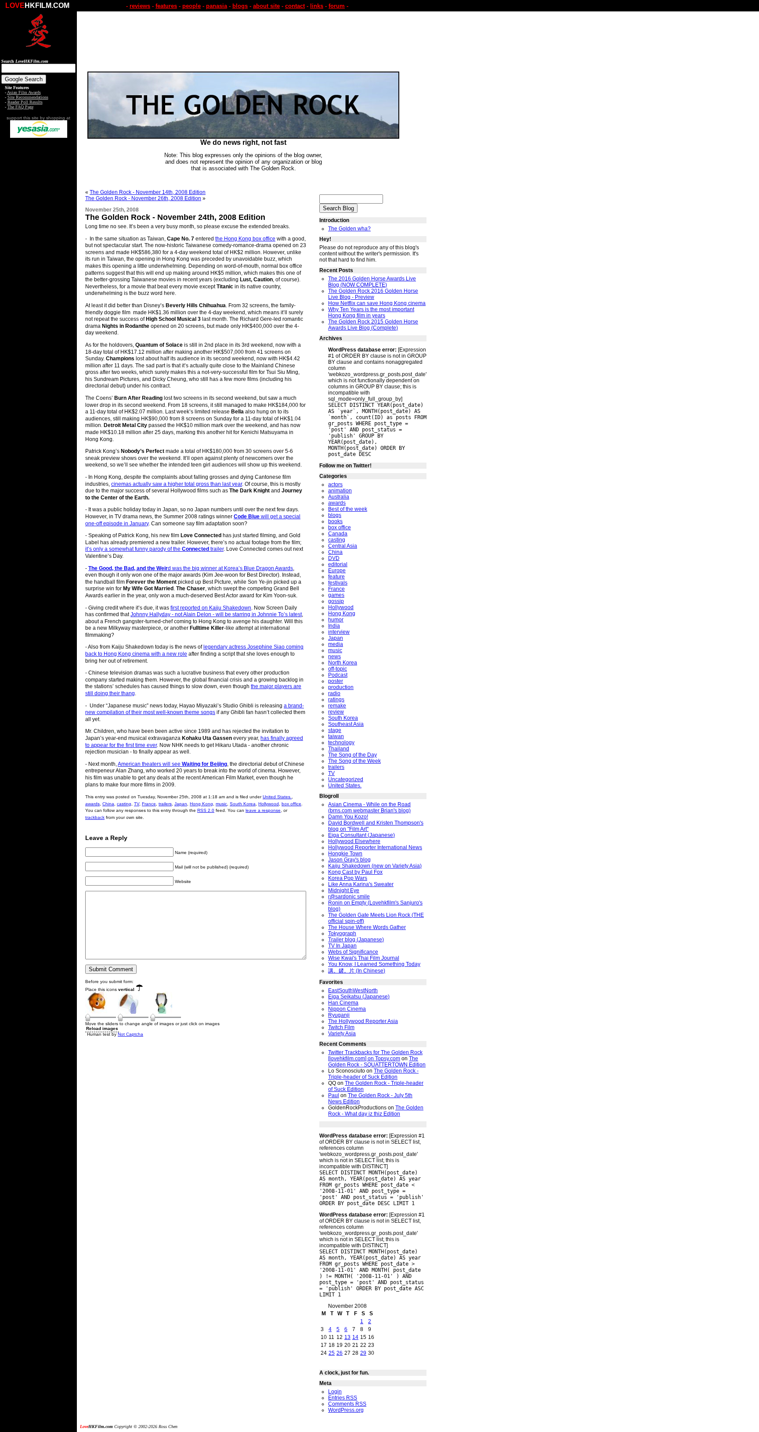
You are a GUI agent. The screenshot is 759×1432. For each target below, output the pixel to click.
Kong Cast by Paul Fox (355, 872)
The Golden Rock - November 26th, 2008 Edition (143, 198)
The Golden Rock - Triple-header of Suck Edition (373, 1074)
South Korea (243, 803)
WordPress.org (346, 1410)
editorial (337, 564)
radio (334, 693)
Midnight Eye (343, 890)
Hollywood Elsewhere (354, 841)
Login (335, 1392)
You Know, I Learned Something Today (374, 964)
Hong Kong (201, 803)
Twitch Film (341, 1027)
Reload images (102, 1028)
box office (291, 803)
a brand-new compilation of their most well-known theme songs (194, 709)
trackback (95, 817)
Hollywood (268, 803)
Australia (338, 497)
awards (92, 803)
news (334, 656)
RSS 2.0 (205, 810)
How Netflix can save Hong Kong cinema (377, 303)
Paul (333, 1095)
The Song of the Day (352, 755)
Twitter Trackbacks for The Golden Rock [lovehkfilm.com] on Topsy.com (375, 1055)
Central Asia (342, 546)
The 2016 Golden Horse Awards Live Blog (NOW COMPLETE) (372, 282)
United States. (277, 796)
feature (336, 577)
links (316, 6)
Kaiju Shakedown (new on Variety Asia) (375, 866)
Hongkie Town (345, 854)
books (335, 521)
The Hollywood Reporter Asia (363, 1021)
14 (355, 1337)
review (336, 712)
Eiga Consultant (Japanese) (361, 835)
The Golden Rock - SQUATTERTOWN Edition (377, 1061)
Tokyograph (342, 933)
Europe (337, 570)
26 (339, 1353)
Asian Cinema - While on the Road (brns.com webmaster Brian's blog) (369, 807)
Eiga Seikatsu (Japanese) (359, 997)
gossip (336, 601)
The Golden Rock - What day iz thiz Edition (375, 1111)
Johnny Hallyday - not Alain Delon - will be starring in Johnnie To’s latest (216, 614)
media (335, 644)
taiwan (336, 736)
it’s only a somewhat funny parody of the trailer (154, 549)
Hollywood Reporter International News (375, 847)
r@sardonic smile (349, 897)
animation (340, 491)
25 (332, 1353)
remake (337, 706)
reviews (140, 6)
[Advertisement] (39, 275)
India (334, 626)
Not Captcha (130, 1034)
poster (335, 681)
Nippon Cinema (347, 1009)
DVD (334, 558)
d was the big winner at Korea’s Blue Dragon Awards (190, 568)
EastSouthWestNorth (353, 990)
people (191, 6)
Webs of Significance (353, 952)
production (341, 687)
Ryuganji (339, 1015)
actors (335, 484)
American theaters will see (172, 764)
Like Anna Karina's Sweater (361, 884)
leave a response (263, 810)
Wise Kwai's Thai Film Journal (363, 958)
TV (136, 803)
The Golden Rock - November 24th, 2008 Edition (175, 217)
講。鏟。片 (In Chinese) (356, 971)
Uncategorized (345, 779)
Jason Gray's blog (349, 860)
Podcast (337, 675)
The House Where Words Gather (367, 927)
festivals (337, 583)
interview (339, 632)
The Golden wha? (349, 229)
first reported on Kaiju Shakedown (210, 608)
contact (295, 6)
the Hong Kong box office (245, 239)
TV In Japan (342, 946)
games (336, 595)
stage (334, 730)
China (108, 803)
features (166, 6)
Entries (342, 1398)
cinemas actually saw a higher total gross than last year (176, 484)
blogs (240, 6)
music (221, 803)
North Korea (342, 663)
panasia (216, 6)
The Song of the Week (354, 761)
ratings (336, 699)
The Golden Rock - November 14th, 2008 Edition (148, 192)
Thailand (338, 749)
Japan (180, 803)
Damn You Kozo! (348, 817)
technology (341, 742)
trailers (165, 803)
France (149, 803)
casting (124, 803)
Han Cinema (343, 1003)
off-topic (337, 669)
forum (337, 6)
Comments (347, 1404)
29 (363, 1353)
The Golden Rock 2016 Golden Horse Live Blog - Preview (373, 294)
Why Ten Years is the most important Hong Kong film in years (371, 312)
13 (347, 1337)
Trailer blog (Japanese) (356, 940)
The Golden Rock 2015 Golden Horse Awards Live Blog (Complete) (373, 325)
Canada (337, 534)
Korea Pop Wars (347, 878)
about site (266, 6)
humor (335, 620)
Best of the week (347, 509)
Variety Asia (342, 1033)
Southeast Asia (346, 724)
